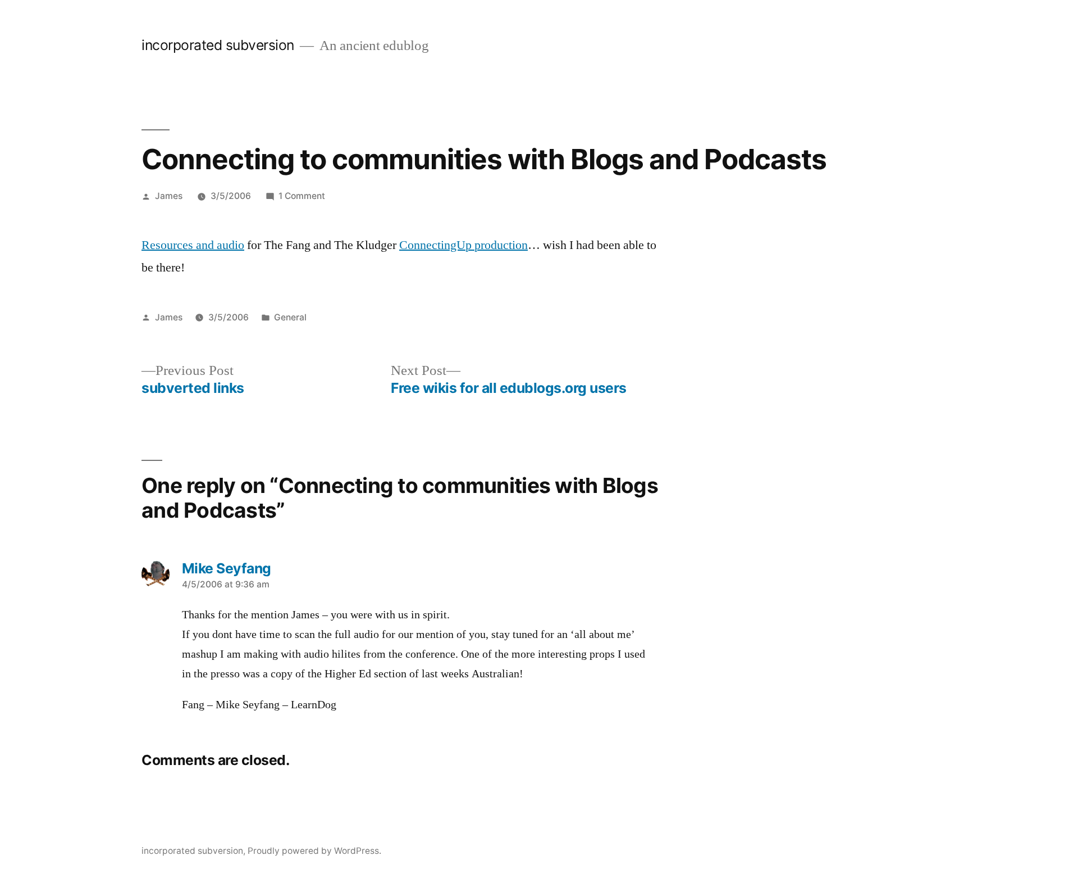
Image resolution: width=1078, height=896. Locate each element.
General (290, 317)
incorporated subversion (217, 45)
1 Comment (301, 196)
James (168, 196)
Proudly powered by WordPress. (314, 850)
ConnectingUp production (463, 245)
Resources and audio (192, 245)
